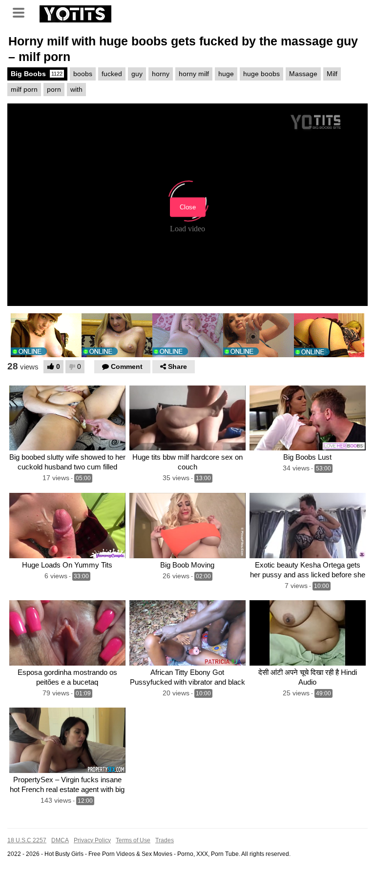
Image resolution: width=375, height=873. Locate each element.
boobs (82, 74)
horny (160, 74)
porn (54, 89)
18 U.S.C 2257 (26, 840)
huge (226, 74)
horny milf (194, 74)
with (76, 89)
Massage (303, 74)
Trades (164, 840)
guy (137, 74)
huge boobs (261, 74)
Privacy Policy (92, 840)
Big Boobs (36, 74)
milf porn (24, 89)
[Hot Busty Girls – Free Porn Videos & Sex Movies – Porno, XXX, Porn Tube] (75, 12)
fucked (112, 74)
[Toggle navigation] (22, 11)
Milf (332, 74)
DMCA (60, 840)
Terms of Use (133, 840)
